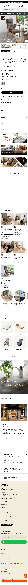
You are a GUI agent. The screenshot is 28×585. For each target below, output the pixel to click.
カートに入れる (12, 92)
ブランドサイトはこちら (7, 524)
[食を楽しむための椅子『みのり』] (7, 296)
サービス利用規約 (4, 569)
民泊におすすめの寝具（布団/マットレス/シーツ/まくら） (20, 304)
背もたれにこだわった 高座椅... (19, 257)
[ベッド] (20, 327)
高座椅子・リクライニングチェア (7, 350)
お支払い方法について (5, 99)
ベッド (20, 334)
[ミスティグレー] (15, 227)
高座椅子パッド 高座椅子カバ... (17, 230)
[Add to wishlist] (25, 92)
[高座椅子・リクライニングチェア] (7, 342)
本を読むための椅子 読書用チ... (5, 281)
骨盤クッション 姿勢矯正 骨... (6, 230)
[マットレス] (7, 327)
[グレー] (2, 227)
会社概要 (2, 567)
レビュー (3, 123)
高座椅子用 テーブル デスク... (5, 257)
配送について (3, 576)
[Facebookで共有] (8, 102)
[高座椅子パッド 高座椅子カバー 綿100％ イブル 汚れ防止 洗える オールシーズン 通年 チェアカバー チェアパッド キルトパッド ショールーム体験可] (20, 219)
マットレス (7, 334)
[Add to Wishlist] (12, 224)
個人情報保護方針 (4, 571)
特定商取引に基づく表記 (5, 573)
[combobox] (14, 9)
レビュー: (5, 89)
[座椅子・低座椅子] (20, 342)
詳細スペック (4, 111)
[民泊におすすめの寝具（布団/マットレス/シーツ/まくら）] (20, 296)
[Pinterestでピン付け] (10, 102)
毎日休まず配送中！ (19, 2)
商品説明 (3, 117)
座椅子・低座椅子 (19, 349)
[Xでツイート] (5, 102)
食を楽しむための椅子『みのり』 (7, 304)
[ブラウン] (2, 255)
